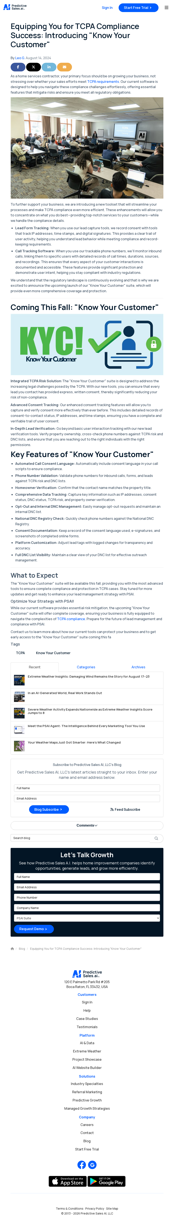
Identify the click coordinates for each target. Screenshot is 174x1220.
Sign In (107, 7)
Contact (87, 1132)
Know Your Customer (53, 653)
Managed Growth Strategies (87, 1108)
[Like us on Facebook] (81, 1165)
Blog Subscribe (46, 809)
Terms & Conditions (69, 1208)
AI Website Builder (87, 1067)
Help (87, 1010)
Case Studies (87, 1018)
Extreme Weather (87, 1051)
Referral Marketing (87, 1092)
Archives (138, 667)
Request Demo (31, 929)
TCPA (20, 653)
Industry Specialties (87, 1083)
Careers (87, 1124)
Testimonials (87, 1027)
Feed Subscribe (127, 809)
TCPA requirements (103, 81)
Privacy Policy (94, 1208)
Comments (85, 825)
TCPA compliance (71, 619)
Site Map (112, 1208)
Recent (35, 667)
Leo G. (20, 58)
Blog (87, 1141)
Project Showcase (87, 1059)
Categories (86, 667)
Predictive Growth (87, 1100)
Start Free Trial (136, 7)
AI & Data (87, 1043)
